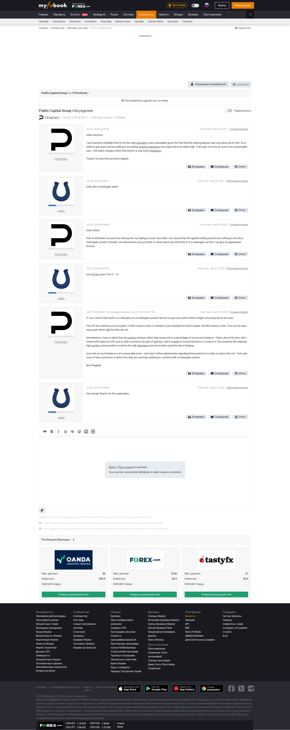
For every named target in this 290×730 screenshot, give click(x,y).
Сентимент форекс (84, 643)
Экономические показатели (51, 667)
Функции (190, 620)
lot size (95, 274)
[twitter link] (241, 688)
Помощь (227, 620)
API (187, 624)
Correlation (91, 21)
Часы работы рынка (47, 620)
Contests (187, 21)
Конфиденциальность (65, 687)
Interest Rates (156, 21)
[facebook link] (231, 688)
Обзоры (178, 14)
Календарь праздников (49, 628)
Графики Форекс (82, 639)
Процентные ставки (47, 624)
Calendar (44, 21)
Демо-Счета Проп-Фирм (161, 664)
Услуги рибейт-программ (124, 651)
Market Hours (123, 21)
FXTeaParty (80, 93)
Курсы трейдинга (120, 667)
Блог (225, 635)
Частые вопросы (232, 616)
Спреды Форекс (157, 616)
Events (120, 723)
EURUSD (70, 723)
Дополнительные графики (200, 639)
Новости (164, 14)
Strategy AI (99, 14)
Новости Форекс (45, 643)
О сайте (227, 632)
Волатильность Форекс (49, 635)
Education (173, 21)
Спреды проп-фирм (159, 660)
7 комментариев (238, 129)
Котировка (198, 166)
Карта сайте (87, 688)
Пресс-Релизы (156, 639)
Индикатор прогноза (84, 647)
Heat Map (106, 21)
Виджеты (190, 616)
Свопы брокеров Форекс (161, 624)
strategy (143, 146)
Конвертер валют (45, 670)
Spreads (139, 21)
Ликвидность (43, 655)
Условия (41, 687)
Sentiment (75, 21)
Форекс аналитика (46, 647)
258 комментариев (237, 180)
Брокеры (193, 14)
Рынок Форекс (44, 632)
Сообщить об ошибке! (235, 628)
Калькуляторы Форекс (48, 659)
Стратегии (79, 632)
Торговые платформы (123, 655)
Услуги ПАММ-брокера (123, 647)
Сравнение (154, 668)
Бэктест (79, 14)
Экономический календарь (51, 616)
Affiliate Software (194, 635)
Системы (128, 14)
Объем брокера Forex (160, 628)
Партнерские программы (125, 643)
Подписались (242, 110)
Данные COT (43, 651)
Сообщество (146, 14)
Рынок (114, 14)
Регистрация (243, 5)
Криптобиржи (118, 663)
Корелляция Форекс (47, 639)
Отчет (242, 166)
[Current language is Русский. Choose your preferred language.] (206, 5)
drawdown (142, 142)
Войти (222, 5)
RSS (187, 628)
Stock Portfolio (193, 632)
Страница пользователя (210, 84)
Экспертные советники (124, 659)
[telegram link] (251, 688)
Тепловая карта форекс (49, 663)
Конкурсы (78, 635)
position (131, 337)
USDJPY (70, 727)
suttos (61, 210)
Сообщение (242, 84)
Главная (43, 14)
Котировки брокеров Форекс (163, 620)
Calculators (59, 21)
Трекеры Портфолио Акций (126, 671)
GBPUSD (95, 723)
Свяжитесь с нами (233, 624)
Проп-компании (212, 14)
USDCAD (95, 727)
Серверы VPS (118, 628)
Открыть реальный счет (74, 594)
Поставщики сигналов (123, 632)
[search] (252, 14)
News (120, 726)
